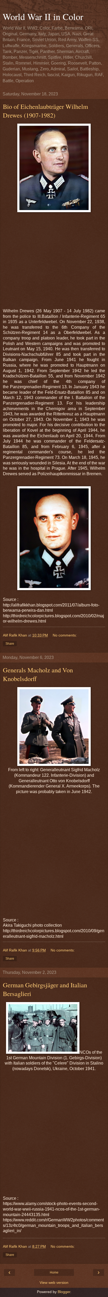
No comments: (65, 635)
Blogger (64, 1292)
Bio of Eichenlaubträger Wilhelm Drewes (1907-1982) (45, 110)
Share (10, 643)
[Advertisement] (54, 258)
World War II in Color (43, 17)
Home (54, 1272)
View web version (54, 1282)
